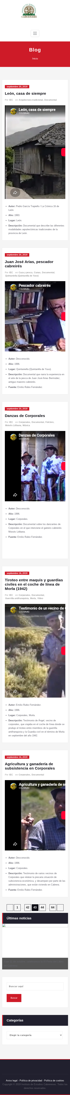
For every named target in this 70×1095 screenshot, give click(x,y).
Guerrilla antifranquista (17, 598)
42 (27, 907)
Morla (33, 598)
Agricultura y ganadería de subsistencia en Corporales (30, 766)
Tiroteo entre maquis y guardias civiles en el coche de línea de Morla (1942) (34, 584)
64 (52, 907)
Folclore (49, 422)
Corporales (24, 422)
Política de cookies (53, 1080)
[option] (35, 946)
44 (42, 907)
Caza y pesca (25, 272)
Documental (50, 100)
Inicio (35, 58)
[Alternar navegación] (35, 33)
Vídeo (40, 598)
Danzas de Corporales (25, 416)
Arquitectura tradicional (31, 100)
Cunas (37, 272)
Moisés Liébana (13, 425)
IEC (11, 100)
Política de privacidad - (31, 1080)
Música (26, 425)
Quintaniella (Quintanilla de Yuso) (22, 276)
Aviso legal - (12, 1080)
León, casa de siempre (25, 93)
